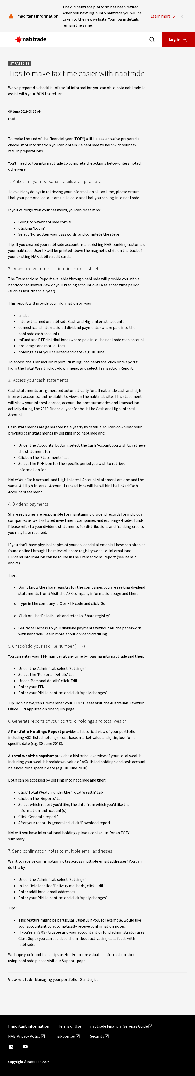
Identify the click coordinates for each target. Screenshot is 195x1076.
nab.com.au (65, 1036)
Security (97, 1036)
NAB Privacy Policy (24, 1036)
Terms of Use (69, 1026)
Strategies (19, 63)
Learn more (161, 16)
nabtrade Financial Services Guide (119, 1026)
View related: (20, 979)
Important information (28, 1026)
